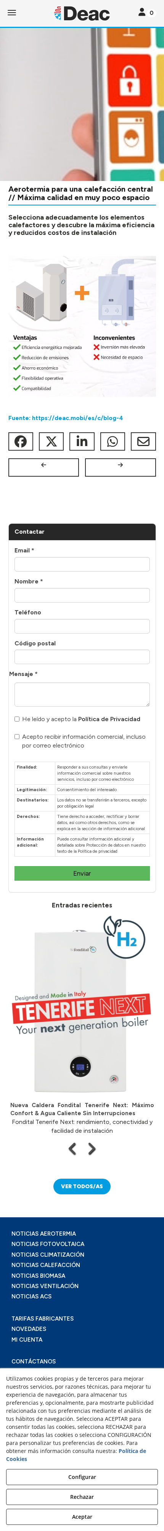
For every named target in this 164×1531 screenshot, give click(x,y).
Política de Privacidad (109, 719)
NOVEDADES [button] (28, 1329)
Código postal (35, 643)
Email (24, 550)
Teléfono (27, 612)
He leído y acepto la (81, 719)
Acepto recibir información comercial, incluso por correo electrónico (84, 741)
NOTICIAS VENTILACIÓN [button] (45, 1286)
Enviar (82, 873)
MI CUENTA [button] (26, 1339)
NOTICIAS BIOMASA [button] (38, 1275)
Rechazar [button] (82, 1496)
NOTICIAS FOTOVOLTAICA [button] (47, 1244)
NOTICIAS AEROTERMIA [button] (43, 1233)
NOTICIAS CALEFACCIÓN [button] (45, 1265)
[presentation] (72, 1148)
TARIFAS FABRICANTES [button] (42, 1318)
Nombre (28, 581)
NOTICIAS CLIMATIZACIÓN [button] (47, 1254)
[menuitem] (82, 1234)
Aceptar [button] (82, 1516)
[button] (82, 13)
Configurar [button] (82, 1477)
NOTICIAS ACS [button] (31, 1296)
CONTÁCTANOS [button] (33, 1361)
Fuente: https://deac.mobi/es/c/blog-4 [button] (65, 418)
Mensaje (23, 674)
